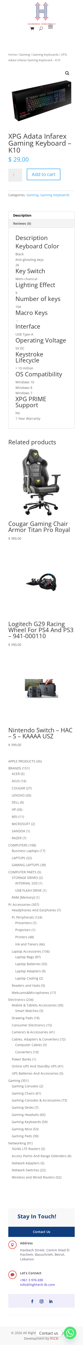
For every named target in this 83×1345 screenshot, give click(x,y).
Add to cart (43, 174)
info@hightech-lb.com (37, 1284)
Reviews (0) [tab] (22, 223)
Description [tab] (22, 215)
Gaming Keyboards (46, 54)
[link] (44, 1254)
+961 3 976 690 (31, 1280)
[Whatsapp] (70, 1333)
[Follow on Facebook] (32, 1301)
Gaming (24, 54)
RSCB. (54, 1338)
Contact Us (41, 1232)
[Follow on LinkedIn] (50, 1301)
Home (12, 54)
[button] (67, 73)
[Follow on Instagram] (41, 1301)
